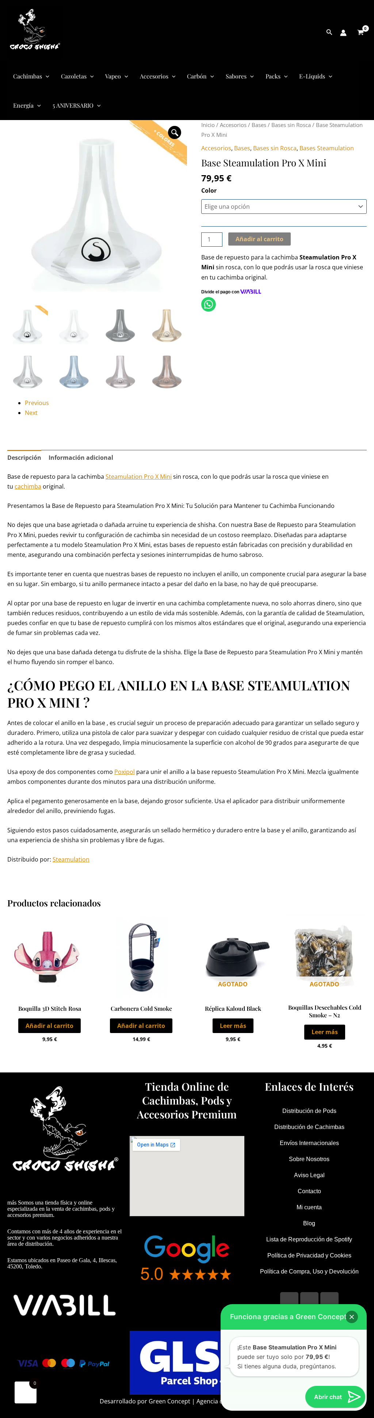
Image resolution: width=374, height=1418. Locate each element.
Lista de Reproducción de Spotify (309, 1239)
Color (209, 190)
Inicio (208, 124)
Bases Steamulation (326, 148)
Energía (23, 105)
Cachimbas (27, 76)
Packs (273, 76)
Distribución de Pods (309, 1111)
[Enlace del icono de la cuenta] (343, 33)
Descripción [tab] (24, 458)
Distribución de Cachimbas (309, 1127)
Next (31, 413)
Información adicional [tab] (81, 458)
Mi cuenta (309, 1207)
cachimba (28, 486)
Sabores (236, 76)
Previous (37, 403)
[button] (174, 132)
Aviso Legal (309, 1175)
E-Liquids (312, 76)
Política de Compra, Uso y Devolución (309, 1271)
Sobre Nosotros (309, 1159)
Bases (259, 124)
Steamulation (71, 859)
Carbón (197, 76)
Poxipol (124, 772)
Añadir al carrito (259, 239)
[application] (45, 76)
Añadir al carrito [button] (49, 1026)
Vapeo (113, 76)
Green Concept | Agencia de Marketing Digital (212, 1401)
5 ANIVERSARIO (73, 105)
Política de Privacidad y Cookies (309, 1255)
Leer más (233, 1026)
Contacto (309, 1191)
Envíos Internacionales (309, 1143)
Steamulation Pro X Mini (139, 477)
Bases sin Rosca (291, 124)
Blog (309, 1223)
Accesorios (154, 76)
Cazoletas (74, 76)
